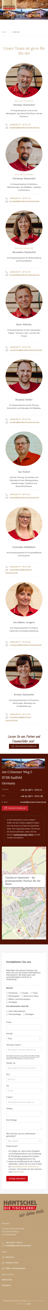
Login (28, 1303)
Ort (7, 1086)
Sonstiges (12, 1002)
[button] (42, 4)
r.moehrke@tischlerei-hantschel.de (25, 350)
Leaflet (31, 938)
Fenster (25, 993)
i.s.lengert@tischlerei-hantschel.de (25, 645)
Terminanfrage (14, 1014)
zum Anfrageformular (26, 746)
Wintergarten (14, 996)
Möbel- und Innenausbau (19, 999)
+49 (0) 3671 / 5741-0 (31, 789)
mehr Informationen (16, 1011)
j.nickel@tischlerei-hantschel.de (24, 497)
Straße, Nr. (11, 1063)
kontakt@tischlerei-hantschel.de (24, 127)
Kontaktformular (17, 808)
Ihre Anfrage (11, 1120)
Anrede (9, 1034)
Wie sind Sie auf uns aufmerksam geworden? (20, 1135)
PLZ (8, 1074)
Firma (8, 1022)
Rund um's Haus (31, 996)
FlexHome (13, 993)
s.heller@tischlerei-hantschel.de (24, 422)
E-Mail (9, 1097)
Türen (35, 993)
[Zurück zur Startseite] (9, 4)
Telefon (9, 1109)
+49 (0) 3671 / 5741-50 (31, 796)
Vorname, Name (14, 1045)
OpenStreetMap (41, 938)
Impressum (6, 1285)
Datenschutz (18, 1172)
